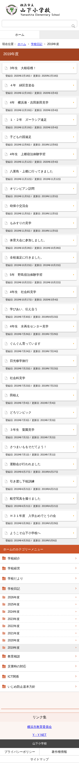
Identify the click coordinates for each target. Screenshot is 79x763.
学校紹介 (14, 558)
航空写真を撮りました (25, 498)
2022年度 (14, 626)
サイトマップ (39, 759)
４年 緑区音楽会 (22, 85)
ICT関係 (13, 676)
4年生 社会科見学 (23, 292)
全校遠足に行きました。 (27, 257)
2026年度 (14, 597)
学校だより (15, 578)
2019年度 (14, 647)
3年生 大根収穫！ (23, 68)
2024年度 (14, 611)
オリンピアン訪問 (22, 188)
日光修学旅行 (19, 361)
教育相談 (14, 656)
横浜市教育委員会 (39, 727)
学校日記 (36, 44)
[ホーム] (39, 10)
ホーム (19, 34)
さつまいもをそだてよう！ (28, 447)
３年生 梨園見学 (22, 429)
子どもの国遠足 (20, 137)
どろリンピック (20, 412)
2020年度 (14, 640)
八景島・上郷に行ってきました (31, 171)
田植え (14, 395)
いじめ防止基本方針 (21, 686)
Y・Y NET (39, 735)
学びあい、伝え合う (24, 309)
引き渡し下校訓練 (22, 481)
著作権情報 (59, 752)
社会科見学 (17, 378)
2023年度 (14, 619)
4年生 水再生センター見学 (29, 326)
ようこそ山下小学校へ (25, 533)
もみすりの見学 (20, 223)
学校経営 (14, 568)
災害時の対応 (17, 666)
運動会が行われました (25, 464)
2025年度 (14, 604)
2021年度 (14, 633)
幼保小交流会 (19, 206)
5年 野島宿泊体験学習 (26, 274)
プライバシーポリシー (19, 752)
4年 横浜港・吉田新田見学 (29, 102)
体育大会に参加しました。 (28, 240)
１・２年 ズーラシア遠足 (28, 119)
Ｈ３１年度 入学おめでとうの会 (33, 515)
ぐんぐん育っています (25, 343)
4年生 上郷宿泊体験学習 (27, 154)
